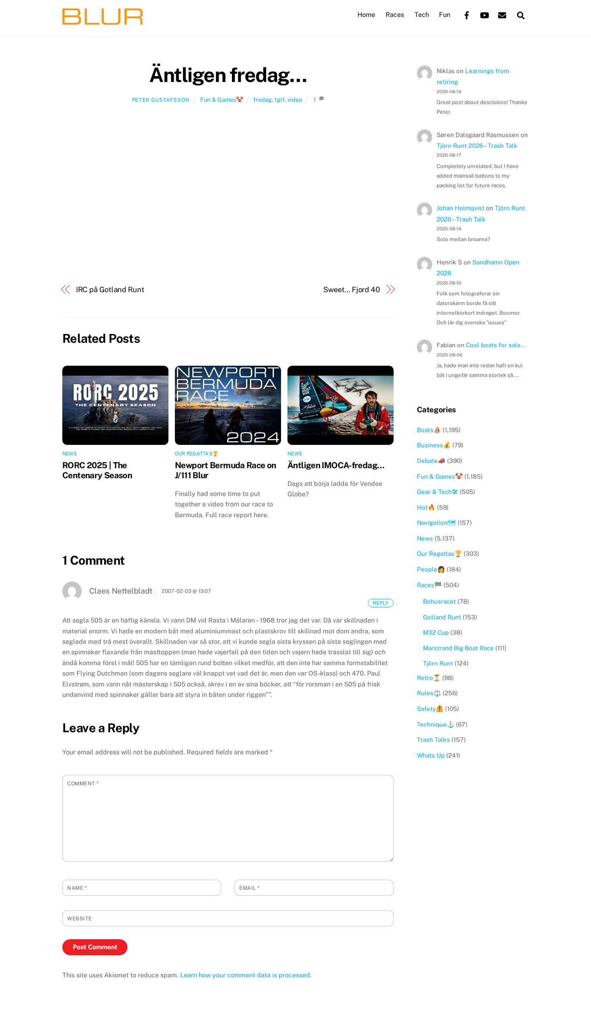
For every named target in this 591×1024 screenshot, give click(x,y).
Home (366, 14)
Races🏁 (429, 585)
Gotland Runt (442, 617)
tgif (280, 99)
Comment (83, 783)
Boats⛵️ (429, 429)
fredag (262, 99)
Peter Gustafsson (161, 100)
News (69, 454)
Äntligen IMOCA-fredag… (335, 465)
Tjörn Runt (438, 663)
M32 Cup (436, 632)
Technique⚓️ (435, 724)
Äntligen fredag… (227, 74)
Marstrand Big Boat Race (458, 648)
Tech (422, 14)
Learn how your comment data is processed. (246, 975)
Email (249, 888)
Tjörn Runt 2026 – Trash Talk (477, 145)
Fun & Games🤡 (221, 99)
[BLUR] (102, 20)
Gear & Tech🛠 (437, 491)
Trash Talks (433, 739)
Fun (444, 14)
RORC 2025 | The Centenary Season (97, 470)
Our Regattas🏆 (196, 454)
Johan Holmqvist (460, 208)
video (294, 99)
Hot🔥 (426, 507)
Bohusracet (439, 601)
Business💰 (434, 445)
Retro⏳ (429, 677)
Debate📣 (431, 460)
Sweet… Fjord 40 (351, 289)
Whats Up (431, 755)
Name (77, 888)
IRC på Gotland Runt (110, 289)
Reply (380, 603)
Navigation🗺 (436, 522)
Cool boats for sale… (495, 345)
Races (395, 14)
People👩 (431, 569)
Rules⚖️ (429, 693)
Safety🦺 (430, 708)
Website (79, 918)
